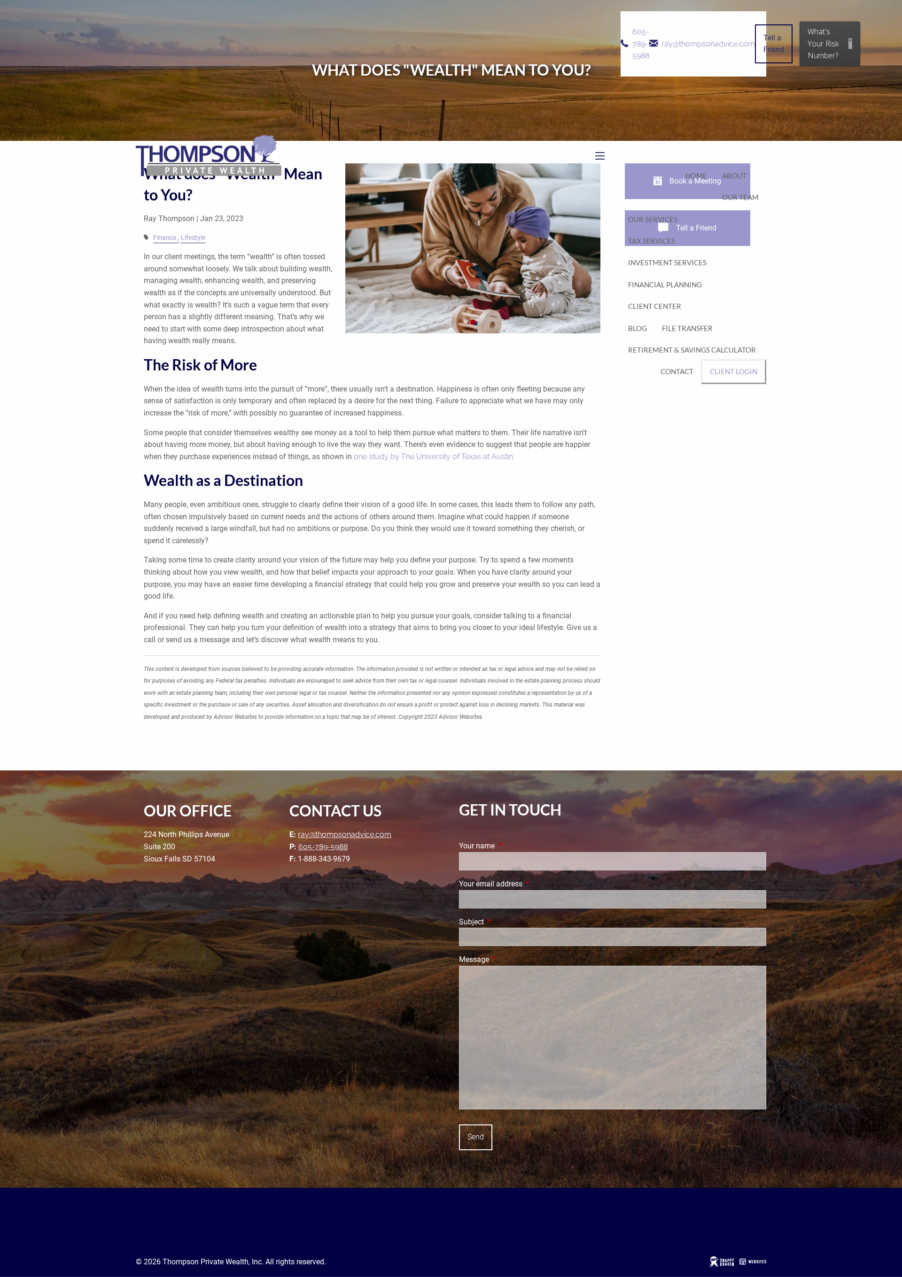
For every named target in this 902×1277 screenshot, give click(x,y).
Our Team (740, 197)
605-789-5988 (640, 43)
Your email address (526, 883)
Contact (677, 371)
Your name (512, 845)
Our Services (652, 219)
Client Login (733, 371)
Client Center (654, 306)
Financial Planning (665, 284)
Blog (637, 328)
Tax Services (651, 241)
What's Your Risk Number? (823, 43)
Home (696, 175)
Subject (506, 921)
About (734, 175)
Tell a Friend (773, 43)
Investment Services (667, 262)
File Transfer (687, 328)
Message (509, 959)
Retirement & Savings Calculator (692, 350)
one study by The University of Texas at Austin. (434, 456)
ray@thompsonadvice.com (708, 43)
